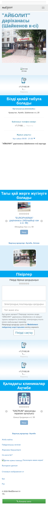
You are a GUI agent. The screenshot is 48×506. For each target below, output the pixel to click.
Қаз (3, 478)
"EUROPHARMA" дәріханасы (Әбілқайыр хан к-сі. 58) (24, 220)
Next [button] (41, 221)
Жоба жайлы (7, 439)
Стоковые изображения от (13, 471)
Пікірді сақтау (24, 332)
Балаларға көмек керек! (33, 460)
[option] (24, 221)
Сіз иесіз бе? (7, 455)
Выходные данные (10, 465)
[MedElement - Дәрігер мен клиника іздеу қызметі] (7, 8)
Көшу (24, 232)
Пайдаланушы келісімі (11, 444)
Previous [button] (6, 221)
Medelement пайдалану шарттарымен (20, 325)
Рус (3, 483)
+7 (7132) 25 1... (24, 89)
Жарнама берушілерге (11, 449)
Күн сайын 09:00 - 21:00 (23, 138)
